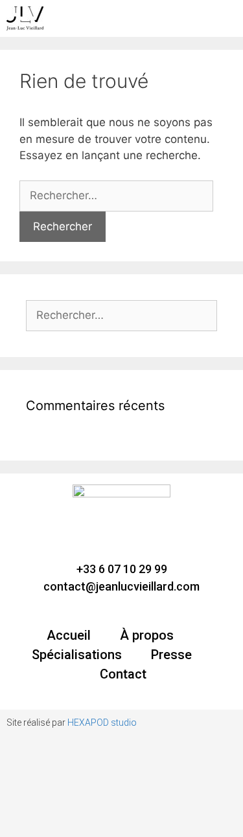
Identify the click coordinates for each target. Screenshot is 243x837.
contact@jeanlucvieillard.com (121, 586)
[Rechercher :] (116, 195)
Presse (171, 654)
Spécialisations (77, 654)
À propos (147, 635)
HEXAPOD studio (102, 722)
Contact (123, 674)
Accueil (69, 635)
